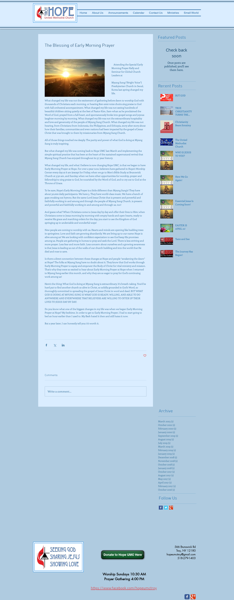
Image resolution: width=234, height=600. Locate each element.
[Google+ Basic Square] (171, 508)
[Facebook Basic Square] (161, 508)
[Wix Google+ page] (193, 596)
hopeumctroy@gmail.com (181, 554)
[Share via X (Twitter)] (54, 345)
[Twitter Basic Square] (166, 508)
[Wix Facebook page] (187, 596)
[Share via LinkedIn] (63, 345)
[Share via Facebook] (46, 345)
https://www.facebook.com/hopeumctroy (124, 588)
